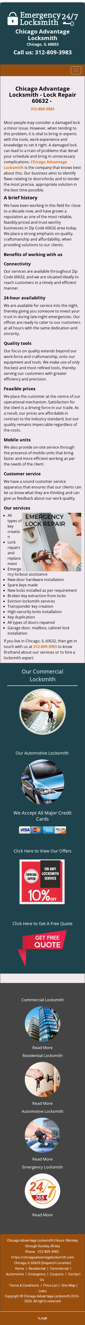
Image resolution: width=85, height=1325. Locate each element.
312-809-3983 (53, 52)
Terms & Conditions (24, 1285)
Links (43, 1291)
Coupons (57, 1274)
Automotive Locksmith (42, 1111)
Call (44, 1318)
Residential (37, 1268)
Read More (42, 1047)
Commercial (59, 1268)
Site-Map (68, 1285)
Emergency (37, 1274)
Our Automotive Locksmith (42, 753)
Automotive (15, 1274)
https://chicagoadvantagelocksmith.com (42, 1257)
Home (19, 1268)
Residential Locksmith (42, 1055)
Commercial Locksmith (42, 999)
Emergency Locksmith (42, 1167)
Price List (50, 1285)
